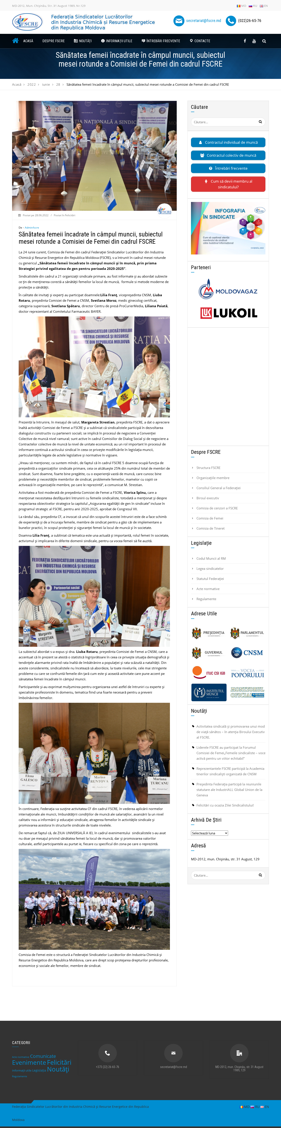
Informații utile (21, 1070)
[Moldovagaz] (228, 289)
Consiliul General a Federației (218, 488)
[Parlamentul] (247, 633)
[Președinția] (209, 633)
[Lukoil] (228, 313)
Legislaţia (39, 1070)
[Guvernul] (209, 653)
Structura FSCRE (208, 467)
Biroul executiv (207, 498)
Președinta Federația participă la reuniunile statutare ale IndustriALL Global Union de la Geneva (229, 789)
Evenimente (29, 1062)
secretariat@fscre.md (203, 20)
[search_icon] (264, 41)
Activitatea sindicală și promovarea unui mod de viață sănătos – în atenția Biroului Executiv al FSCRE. (230, 731)
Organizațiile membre (212, 478)
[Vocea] (247, 672)
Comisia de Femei (209, 518)
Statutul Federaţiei (210, 578)
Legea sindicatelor (210, 568)
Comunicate (43, 1056)
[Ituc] (209, 672)
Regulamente (206, 599)
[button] (82, 41)
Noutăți (58, 1069)
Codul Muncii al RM (211, 558)
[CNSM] (247, 653)
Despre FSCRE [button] (53, 41)
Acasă (28, 41)
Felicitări (70, 215)
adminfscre (32, 227)
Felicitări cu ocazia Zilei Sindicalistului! (225, 805)
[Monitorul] (247, 692)
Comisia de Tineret (210, 528)
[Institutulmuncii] (209, 692)
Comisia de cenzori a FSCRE (217, 508)
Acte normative (208, 589)
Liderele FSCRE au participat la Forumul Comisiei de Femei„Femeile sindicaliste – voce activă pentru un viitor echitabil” (230, 753)
